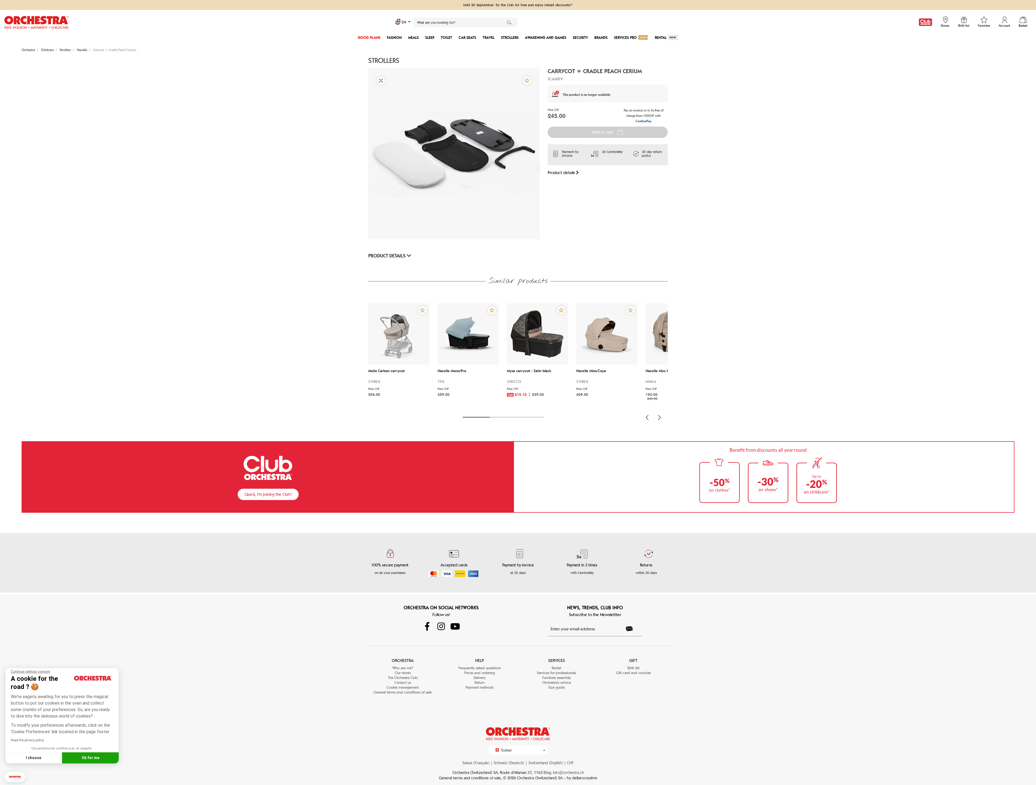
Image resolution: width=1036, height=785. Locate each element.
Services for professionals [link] (556, 673)
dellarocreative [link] (584, 778)
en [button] (404, 22)
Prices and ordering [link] (479, 673)
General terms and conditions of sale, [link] (471, 778)
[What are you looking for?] (510, 22)
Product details (562, 172)
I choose (33, 758)
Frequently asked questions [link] (479, 668)
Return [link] (480, 682)
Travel (489, 37)
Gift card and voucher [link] (633, 673)
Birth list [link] (633, 668)
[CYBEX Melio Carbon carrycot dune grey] (399, 334)
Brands (601, 37)
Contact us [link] (402, 682)
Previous (647, 417)
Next (659, 417)
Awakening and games (545, 37)
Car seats (467, 37)
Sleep (429, 37)
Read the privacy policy (27, 740)
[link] (925, 22)
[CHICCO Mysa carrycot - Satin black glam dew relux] (537, 334)
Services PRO (625, 37)
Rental (661, 37)
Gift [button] (633, 660)
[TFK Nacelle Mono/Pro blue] (468, 334)
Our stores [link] (403, 673)
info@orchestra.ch (568, 772)
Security (580, 37)
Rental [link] (556, 668)
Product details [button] (387, 256)
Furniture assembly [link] (556, 677)
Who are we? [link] (403, 668)
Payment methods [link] (479, 687)
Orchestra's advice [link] (556, 682)
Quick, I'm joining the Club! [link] (268, 494)
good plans (369, 37)
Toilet (446, 37)
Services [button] (556, 660)
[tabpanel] (399, 356)
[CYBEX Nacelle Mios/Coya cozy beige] (607, 334)
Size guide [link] (556, 687)
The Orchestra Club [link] (403, 677)
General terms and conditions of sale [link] (403, 692)
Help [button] (479, 660)
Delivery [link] (479, 677)
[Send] (632, 628)
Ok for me (90, 758)
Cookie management (403, 687)
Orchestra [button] (403, 660)
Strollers (510, 37)
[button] (15, 777)
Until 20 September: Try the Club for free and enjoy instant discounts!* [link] (518, 5)
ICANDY (555, 78)
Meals (413, 37)
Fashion (394, 37)
